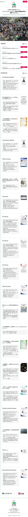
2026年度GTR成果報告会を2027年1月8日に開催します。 (12, 53)
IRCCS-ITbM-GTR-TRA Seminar (9, 470)
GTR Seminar (5, 196)
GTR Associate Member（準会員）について (10, 48)
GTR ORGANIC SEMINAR (8, 77)
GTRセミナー (5, 449)
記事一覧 (25, 43)
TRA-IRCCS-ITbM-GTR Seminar (9, 408)
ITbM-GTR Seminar (6, 159)
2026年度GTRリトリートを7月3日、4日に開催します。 (12, 68)
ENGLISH (3, 1)
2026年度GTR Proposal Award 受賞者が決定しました (12, 63)
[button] (11, 39)
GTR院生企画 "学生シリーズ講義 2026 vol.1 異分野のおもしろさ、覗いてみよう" (10, 180)
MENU (25, 1)
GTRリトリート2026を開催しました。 (9, 58)
